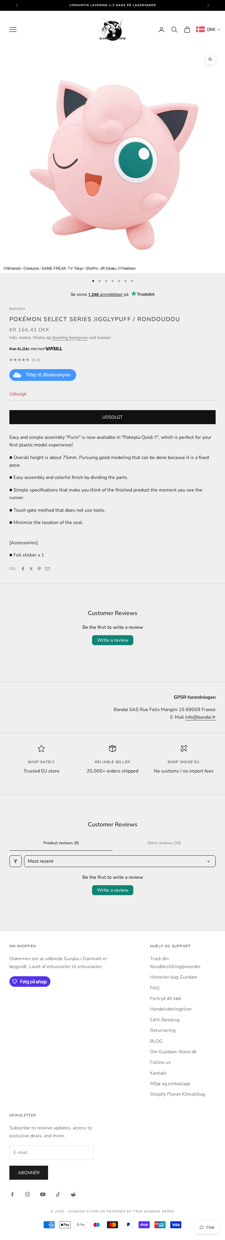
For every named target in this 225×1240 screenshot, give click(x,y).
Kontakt (158, 1073)
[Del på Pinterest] (39, 568)
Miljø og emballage (170, 1083)
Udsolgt (112, 417)
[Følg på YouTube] (43, 1194)
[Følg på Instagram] (27, 1194)
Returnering (162, 1030)
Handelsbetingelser (171, 1009)
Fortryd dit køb (165, 998)
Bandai (17, 308)
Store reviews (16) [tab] (164, 843)
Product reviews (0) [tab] (61, 843)
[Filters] (15, 861)
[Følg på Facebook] (12, 1194)
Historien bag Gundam (173, 977)
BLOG (156, 1041)
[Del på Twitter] (31, 568)
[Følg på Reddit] (73, 1194)
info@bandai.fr (200, 717)
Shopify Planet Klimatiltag (177, 1094)
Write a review (112, 640)
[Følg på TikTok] (58, 1194)
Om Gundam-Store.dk (173, 1052)
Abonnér (29, 1173)
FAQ (154, 988)
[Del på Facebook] (23, 568)
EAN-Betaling (165, 1020)
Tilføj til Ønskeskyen (47, 375)
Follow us (160, 1062)
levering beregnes (70, 337)
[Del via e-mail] (47, 568)
